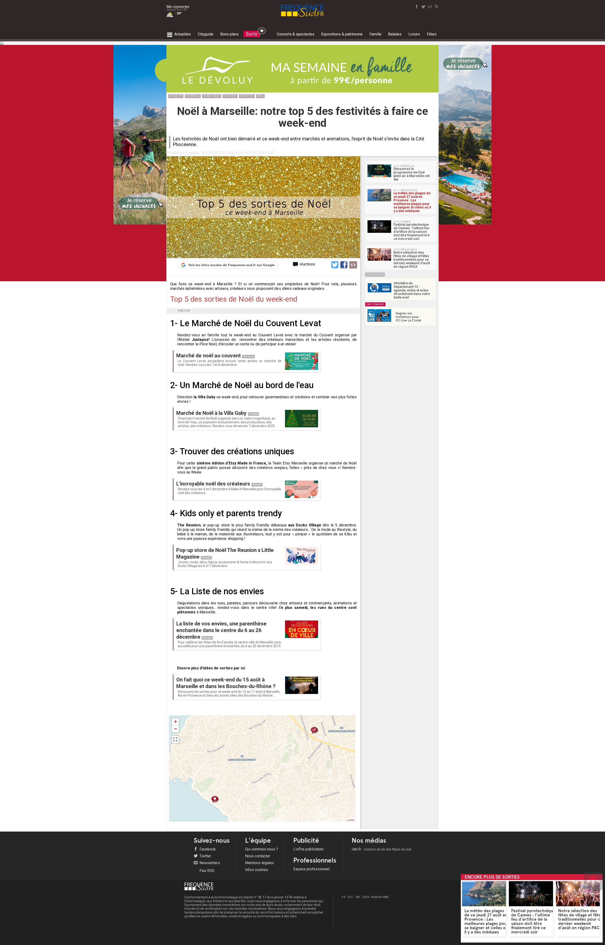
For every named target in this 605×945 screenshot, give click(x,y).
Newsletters (209, 863)
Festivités (247, 96)
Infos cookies (256, 869)
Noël (260, 96)
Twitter (205, 856)
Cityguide (230, 96)
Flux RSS (206, 870)
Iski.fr (381, 849)
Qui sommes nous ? (261, 849)
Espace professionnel (311, 869)
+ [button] (175, 721)
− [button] (175, 729)
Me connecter (178, 7)
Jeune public (211, 96)
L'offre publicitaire (308, 849)
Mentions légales (259, 863)
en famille (193, 96)
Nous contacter (257, 856)
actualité (175, 96)
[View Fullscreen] (175, 739)
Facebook (207, 849)
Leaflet (350, 820)
